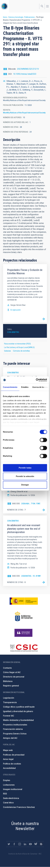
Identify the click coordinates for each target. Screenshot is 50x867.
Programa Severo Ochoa (14, 733)
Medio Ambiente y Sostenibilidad (18, 720)
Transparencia (10, 702)
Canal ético (8, 802)
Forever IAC (8, 716)
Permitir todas (25, 468)
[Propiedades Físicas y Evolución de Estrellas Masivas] (43, 318)
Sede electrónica (11, 798)
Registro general (11, 685)
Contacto (7, 668)
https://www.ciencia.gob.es (23, 601)
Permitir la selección (25, 476)
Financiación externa (13, 729)
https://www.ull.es (24, 633)
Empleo (6, 780)
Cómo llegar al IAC (12, 672)
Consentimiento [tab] (10, 387)
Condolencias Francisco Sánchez (19, 807)
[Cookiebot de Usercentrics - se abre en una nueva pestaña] (36, 380)
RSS (5, 793)
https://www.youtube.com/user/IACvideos (30, 844)
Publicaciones (29, 17)
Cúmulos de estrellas (21, 351)
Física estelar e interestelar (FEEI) (17, 344)
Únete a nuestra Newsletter (25, 826)
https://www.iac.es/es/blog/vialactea (41, 844)
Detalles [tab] (24, 387)
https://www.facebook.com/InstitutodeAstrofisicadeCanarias (14, 844)
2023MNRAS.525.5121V (28, 69)
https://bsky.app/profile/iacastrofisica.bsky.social (35, 844)
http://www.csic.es (24, 648)
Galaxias (7, 351)
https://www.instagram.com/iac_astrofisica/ (19, 844)
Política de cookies (12, 763)
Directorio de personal (13, 677)
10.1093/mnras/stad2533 (24, 74)
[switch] (43, 440)
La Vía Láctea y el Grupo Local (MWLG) (19, 347)
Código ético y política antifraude (18, 707)
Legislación (8, 698)
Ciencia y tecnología (15, 17)
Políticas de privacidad (13, 755)
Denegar (25, 485)
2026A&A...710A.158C (30, 504)
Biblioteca (7, 681)
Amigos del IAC (10, 738)
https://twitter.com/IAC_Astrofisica (9, 844)
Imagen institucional (12, 789)
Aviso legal (8, 759)
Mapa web (8, 750)
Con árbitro (13, 332)
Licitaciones (9, 785)
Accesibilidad (9, 768)
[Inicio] (4, 6)
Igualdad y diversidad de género (18, 711)
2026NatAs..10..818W (31, 576)
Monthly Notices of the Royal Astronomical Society (24, 113)
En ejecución (16, 310)
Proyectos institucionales (15, 724)
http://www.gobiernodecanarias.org (24, 616)
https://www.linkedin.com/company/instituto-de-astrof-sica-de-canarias (25, 844)
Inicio (5, 17)
